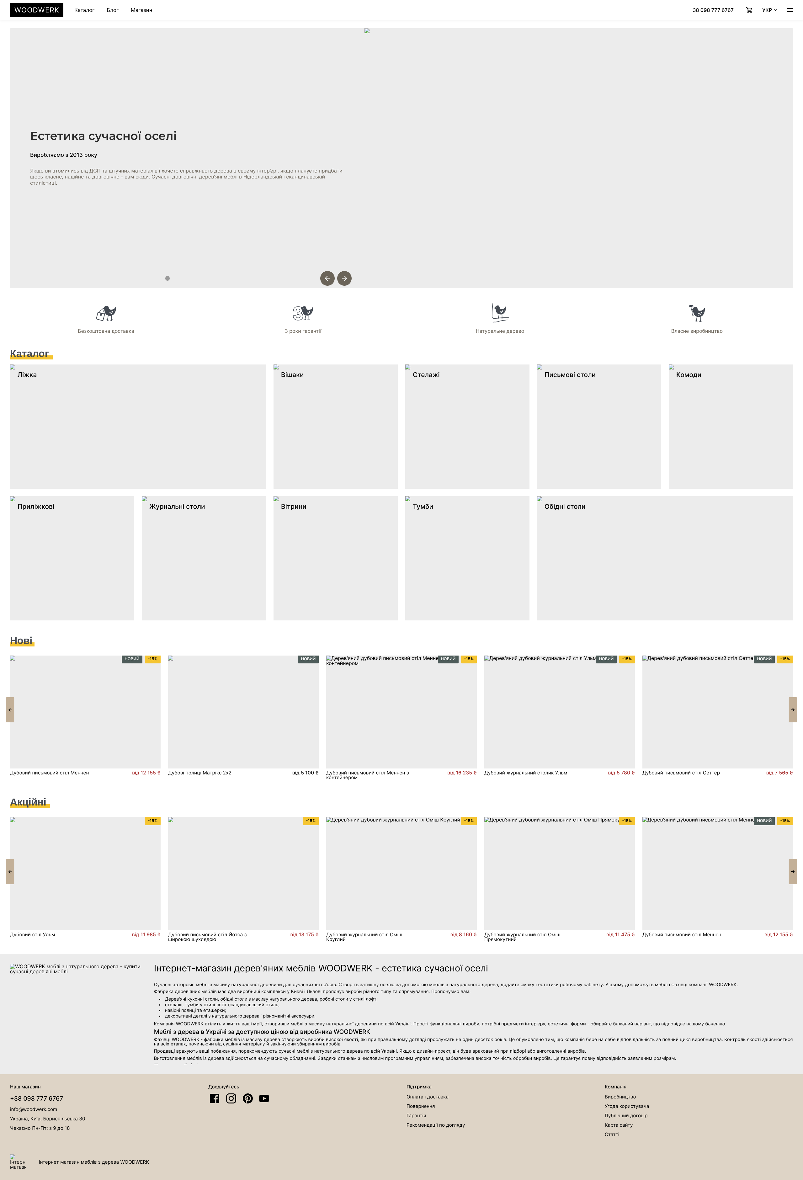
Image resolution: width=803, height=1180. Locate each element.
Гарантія (416, 1116)
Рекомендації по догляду (436, 1125)
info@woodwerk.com (33, 1109)
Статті (612, 1134)
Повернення (421, 1106)
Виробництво (620, 1097)
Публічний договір (626, 1116)
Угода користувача (627, 1106)
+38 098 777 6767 (36, 1098)
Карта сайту (619, 1125)
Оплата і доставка (428, 1097)
